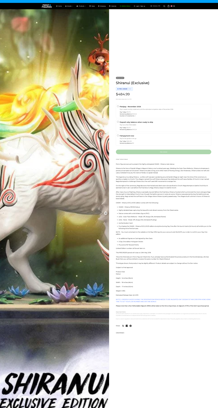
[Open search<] (164, 6)
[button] (3, 213)
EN (174, 6)
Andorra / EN (156, 6)
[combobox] (172, 6)
